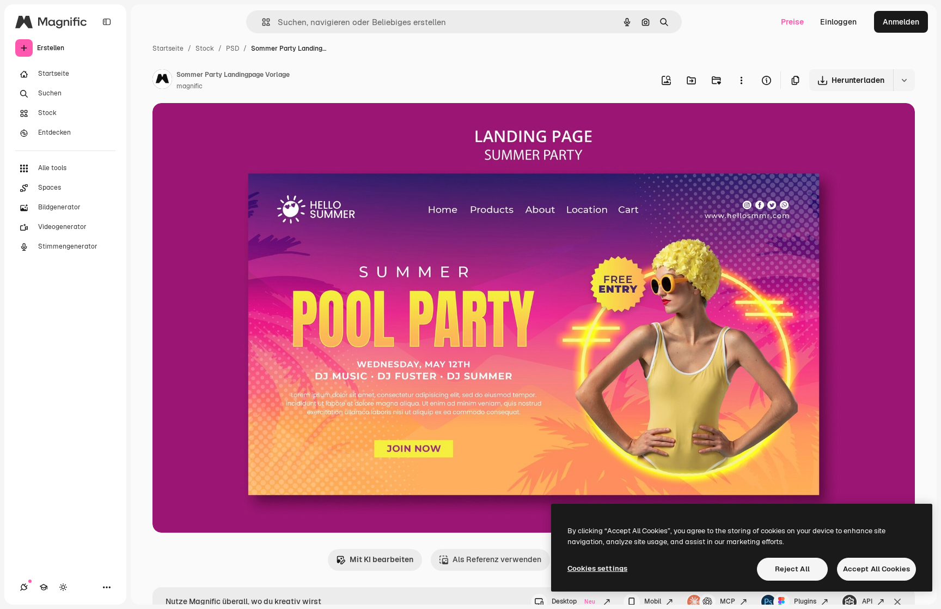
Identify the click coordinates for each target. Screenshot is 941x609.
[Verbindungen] (24, 587)
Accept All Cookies (876, 569)
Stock (204, 48)
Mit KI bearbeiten (381, 559)
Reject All (792, 569)
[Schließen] (897, 602)
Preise (792, 22)
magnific (189, 86)
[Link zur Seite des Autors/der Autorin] (162, 80)
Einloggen (838, 22)
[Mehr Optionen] (741, 80)
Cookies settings (597, 568)
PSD (232, 48)
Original (222, 124)
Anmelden (901, 22)
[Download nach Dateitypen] (904, 80)
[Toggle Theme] (63, 587)
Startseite (168, 48)
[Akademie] (43, 587)
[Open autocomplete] (262, 22)
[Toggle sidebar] (106, 22)
